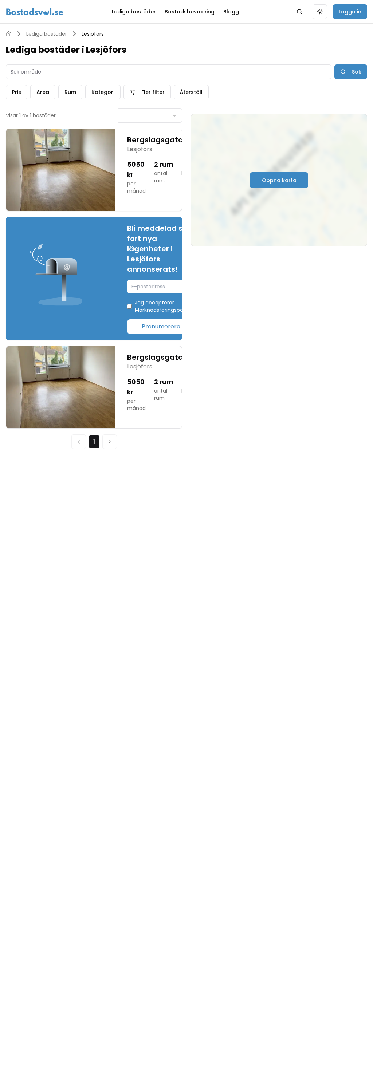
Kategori (102, 92)
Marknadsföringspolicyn (165, 310)
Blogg (231, 11)
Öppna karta (279, 180)
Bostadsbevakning (190, 11)
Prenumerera (161, 326)
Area (42, 92)
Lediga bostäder (134, 11)
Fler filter (153, 92)
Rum (70, 92)
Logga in (350, 11)
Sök (356, 71)
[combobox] (149, 115)
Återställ (191, 92)
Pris (16, 92)
